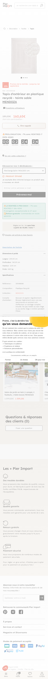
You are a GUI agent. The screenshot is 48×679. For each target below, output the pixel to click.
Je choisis (24, 360)
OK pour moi (40, 360)
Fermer (8, 360)
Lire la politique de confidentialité (13, 352)
